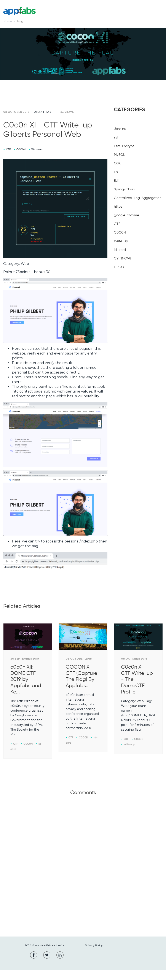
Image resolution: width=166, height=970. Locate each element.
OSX (117, 163)
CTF (8, 149)
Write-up (37, 149)
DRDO (119, 267)
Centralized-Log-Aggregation (137, 198)
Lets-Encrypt (124, 146)
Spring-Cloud (124, 189)
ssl (116, 137)
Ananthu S (42, 111)
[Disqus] (83, 871)
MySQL (119, 155)
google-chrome (126, 215)
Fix (116, 172)
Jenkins (120, 129)
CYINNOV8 (122, 258)
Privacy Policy (94, 945)
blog (20, 21)
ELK (116, 181)
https (118, 206)
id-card (120, 250)
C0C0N (21, 149)
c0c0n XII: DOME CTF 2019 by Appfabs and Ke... (25, 680)
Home (8, 21)
